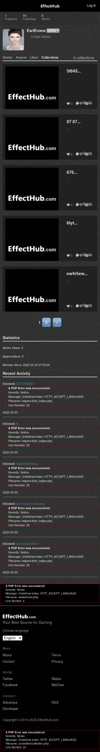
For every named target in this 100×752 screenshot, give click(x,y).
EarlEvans (36, 30)
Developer (10, 708)
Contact (9, 661)
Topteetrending (27, 463)
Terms (56, 654)
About (7, 654)
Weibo (56, 678)
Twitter (8, 678)
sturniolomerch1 (27, 543)
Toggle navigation (6, 5)
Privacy (57, 661)
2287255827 (25, 383)
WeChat (57, 684)
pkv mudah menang (30, 503)
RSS (55, 702)
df (17, 423)
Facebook (10, 684)
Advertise (10, 702)
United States (40, 36)
